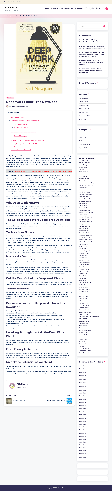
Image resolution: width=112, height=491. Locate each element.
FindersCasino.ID (84, 210)
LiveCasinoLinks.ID (85, 201)
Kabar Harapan (84, 165)
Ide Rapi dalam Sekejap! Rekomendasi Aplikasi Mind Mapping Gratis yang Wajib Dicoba (91, 70)
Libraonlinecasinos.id (85, 242)
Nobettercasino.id (85, 237)
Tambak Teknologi (85, 310)
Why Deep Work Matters (18, 117)
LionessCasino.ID (84, 199)
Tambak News (83, 344)
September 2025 (84, 116)
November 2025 (84, 109)
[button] (21, 387)
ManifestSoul (83, 255)
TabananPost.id (84, 264)
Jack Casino (83, 215)
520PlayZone (83, 287)
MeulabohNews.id (84, 262)
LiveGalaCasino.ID (85, 196)
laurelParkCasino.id (85, 192)
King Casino (83, 203)
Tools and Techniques (20, 136)
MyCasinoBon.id (84, 176)
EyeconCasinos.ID (84, 208)
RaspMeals (82, 278)
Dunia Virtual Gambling (86, 183)
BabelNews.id (83, 267)
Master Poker (83, 181)
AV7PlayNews (83, 296)
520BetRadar (83, 292)
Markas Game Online (85, 194)
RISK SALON (83, 332)
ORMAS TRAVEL (84, 319)
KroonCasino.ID (84, 246)
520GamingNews (84, 289)
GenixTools (82, 276)
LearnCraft (82, 249)
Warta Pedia (83, 167)
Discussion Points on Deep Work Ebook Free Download (27, 140)
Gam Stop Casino (84, 233)
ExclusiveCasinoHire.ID (86, 212)
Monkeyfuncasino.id (85, 239)
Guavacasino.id (84, 228)
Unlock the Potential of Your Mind (21, 150)
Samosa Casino (84, 260)
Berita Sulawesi (84, 314)
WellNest (82, 341)
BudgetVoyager (84, 253)
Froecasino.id (83, 230)
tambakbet (82, 366)
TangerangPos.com (85, 282)
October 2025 (83, 112)
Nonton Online (83, 326)
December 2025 (84, 105)
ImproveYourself (84, 271)
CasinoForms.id (84, 174)
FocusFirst (11, 7)
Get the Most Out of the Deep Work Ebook (23, 132)
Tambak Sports (84, 348)
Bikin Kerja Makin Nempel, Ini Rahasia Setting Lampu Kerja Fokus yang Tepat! (92, 47)
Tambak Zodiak (84, 305)
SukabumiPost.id (84, 321)
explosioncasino (84, 219)
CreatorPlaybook (84, 251)
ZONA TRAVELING (85, 330)
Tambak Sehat (83, 303)
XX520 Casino (83, 285)
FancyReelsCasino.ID (85, 217)
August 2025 (83, 119)
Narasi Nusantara (84, 163)
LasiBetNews (83, 298)
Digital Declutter (84, 141)
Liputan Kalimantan (85, 312)
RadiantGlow (83, 273)
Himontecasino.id (84, 226)
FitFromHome (83, 301)
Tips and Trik (83, 148)
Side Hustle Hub (84, 337)
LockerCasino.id (84, 190)
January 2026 (83, 101)
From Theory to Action (17, 147)
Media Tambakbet (85, 353)
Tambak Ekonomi (84, 307)
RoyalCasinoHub (84, 258)
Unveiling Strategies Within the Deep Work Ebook (25, 144)
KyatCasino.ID (83, 244)
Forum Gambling (84, 178)
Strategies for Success (21, 127)
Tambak (81, 346)
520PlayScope (84, 294)
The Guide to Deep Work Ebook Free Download (25, 120)
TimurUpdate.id (84, 269)
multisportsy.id (84, 323)
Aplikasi (81, 134)
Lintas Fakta (83, 169)
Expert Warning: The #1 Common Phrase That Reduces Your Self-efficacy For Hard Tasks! (43, 171)
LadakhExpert (83, 339)
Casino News (83, 187)
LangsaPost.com (84, 335)
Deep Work (10, 97)
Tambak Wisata (84, 328)
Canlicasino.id (83, 172)
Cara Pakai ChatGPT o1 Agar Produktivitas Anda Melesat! (89, 41)
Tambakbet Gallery (85, 350)
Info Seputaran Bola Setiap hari (89, 317)
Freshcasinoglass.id (85, 235)
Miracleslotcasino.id (85, 221)
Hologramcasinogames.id (87, 224)
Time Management (85, 144)
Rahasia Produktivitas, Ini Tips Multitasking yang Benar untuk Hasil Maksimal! (91, 62)
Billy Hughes (22, 384)
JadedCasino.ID (84, 206)
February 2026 (84, 98)
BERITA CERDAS (84, 160)
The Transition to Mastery (21, 124)
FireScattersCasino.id (86, 185)
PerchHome (82, 280)
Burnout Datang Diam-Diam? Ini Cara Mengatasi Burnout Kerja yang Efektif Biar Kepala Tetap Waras (91, 54)
